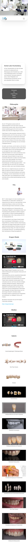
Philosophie (14, 90)
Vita (14, 92)
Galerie (14, 97)
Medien (14, 95)
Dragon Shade (14, 93)
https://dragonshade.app (8, 304)
